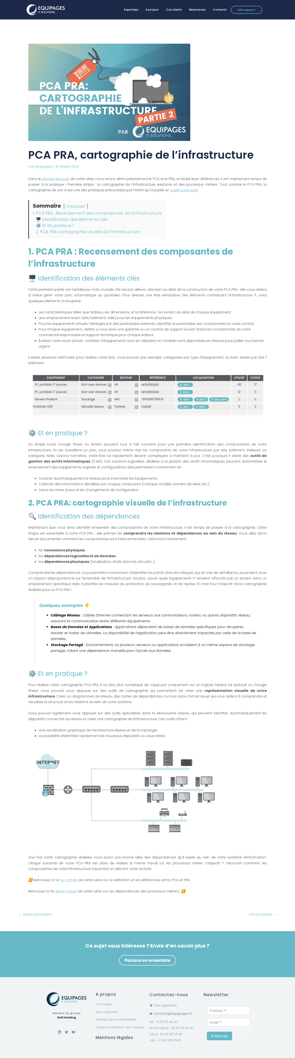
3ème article (66, 891)
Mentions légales (114, 1037)
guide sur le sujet (184, 190)
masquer (75, 206)
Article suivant (263, 914)
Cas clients (174, 10)
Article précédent (35, 914)
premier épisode (55, 178)
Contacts (220, 10)
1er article (68, 880)
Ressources (197, 10)
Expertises (131, 10)
